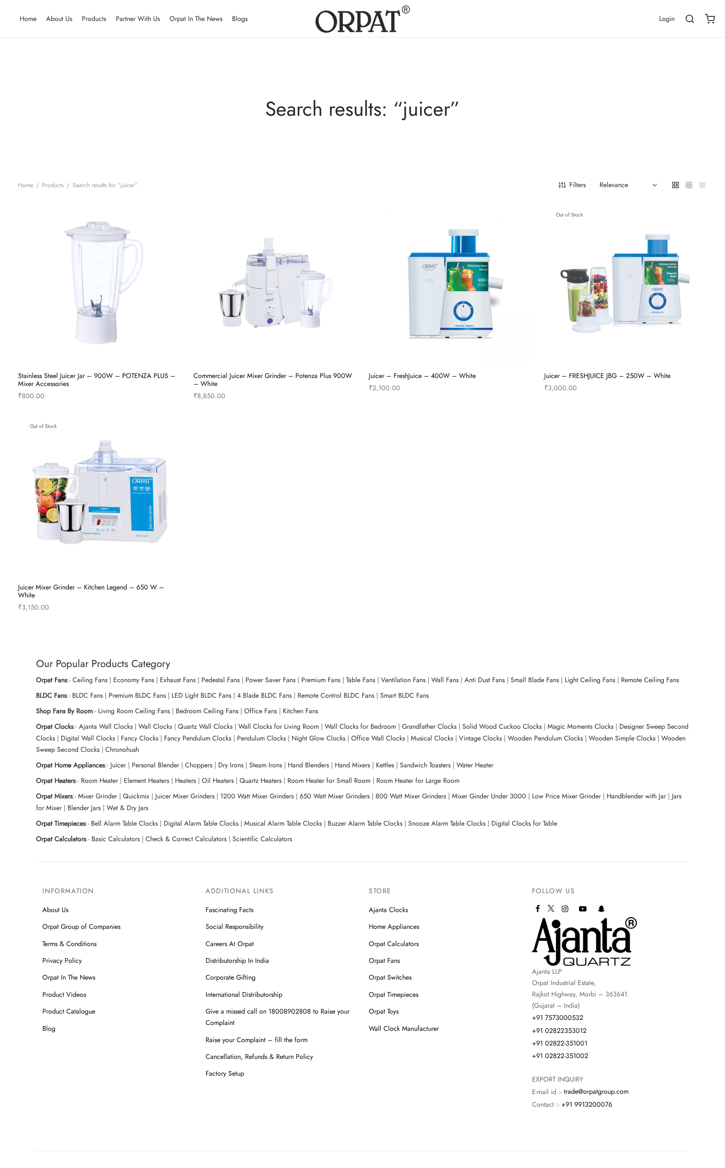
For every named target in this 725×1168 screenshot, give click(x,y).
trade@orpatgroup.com (596, 1091)
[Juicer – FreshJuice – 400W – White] (450, 283)
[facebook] (537, 909)
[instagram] (564, 909)
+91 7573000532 (557, 1017)
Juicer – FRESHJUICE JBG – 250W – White (607, 376)
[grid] (675, 185)
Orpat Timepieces (393, 994)
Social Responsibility (234, 926)
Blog (48, 1028)
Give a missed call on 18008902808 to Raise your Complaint (277, 1016)
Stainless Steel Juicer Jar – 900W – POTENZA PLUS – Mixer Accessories (96, 379)
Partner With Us (138, 18)
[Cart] (710, 19)
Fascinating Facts (229, 910)
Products (94, 18)
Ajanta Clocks (388, 910)
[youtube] (583, 909)
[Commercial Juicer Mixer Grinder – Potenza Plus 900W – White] (274, 283)
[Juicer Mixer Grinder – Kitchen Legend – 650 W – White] (99, 495)
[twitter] (551, 912)
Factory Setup (225, 1073)
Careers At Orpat (230, 944)
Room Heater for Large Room (417, 780)
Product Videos (64, 994)
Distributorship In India (237, 960)
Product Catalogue (68, 1011)
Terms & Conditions (69, 944)
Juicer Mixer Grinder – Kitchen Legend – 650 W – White (91, 591)
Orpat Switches (390, 977)
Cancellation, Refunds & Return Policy (259, 1056)
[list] (702, 185)
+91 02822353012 (559, 1030)
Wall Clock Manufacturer (404, 1028)
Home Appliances (394, 926)
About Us (59, 18)
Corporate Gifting (231, 977)
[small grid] (689, 185)
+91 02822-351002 (560, 1056)
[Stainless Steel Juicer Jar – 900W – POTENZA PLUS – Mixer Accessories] (99, 283)
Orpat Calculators (394, 944)
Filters (577, 185)
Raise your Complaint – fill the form (257, 1040)
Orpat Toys (384, 1011)
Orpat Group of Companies (81, 926)
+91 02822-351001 (559, 1043)
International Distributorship (244, 994)
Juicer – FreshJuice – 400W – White (422, 376)
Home (28, 18)
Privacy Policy (62, 960)
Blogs (240, 18)
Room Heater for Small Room (328, 780)
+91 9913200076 (586, 1104)
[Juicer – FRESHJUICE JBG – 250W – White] (625, 283)
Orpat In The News (196, 18)
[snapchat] (601, 909)
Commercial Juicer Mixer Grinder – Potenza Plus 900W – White (272, 379)
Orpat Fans (384, 960)
